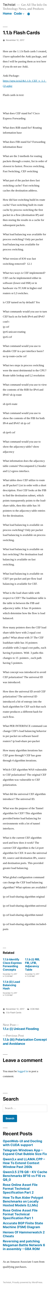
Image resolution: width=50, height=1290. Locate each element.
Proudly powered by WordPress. (27, 1282)
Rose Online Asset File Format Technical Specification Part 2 (20, 1188)
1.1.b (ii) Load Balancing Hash (11, 985)
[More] (28, 13)
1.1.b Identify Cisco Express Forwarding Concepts (12, 964)
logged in (23, 1071)
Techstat (9, 5)
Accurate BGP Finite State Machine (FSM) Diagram (23, 1225)
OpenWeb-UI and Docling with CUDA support (22, 1143)
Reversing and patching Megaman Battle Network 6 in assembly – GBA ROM (24, 1245)
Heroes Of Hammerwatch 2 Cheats (24, 1234)
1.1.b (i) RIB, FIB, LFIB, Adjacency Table (32, 964)
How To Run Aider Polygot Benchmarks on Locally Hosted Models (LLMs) (23, 1201)
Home (7, 13)
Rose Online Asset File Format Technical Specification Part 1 (20, 1214)
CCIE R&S (34, 1009)
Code (18, 13)
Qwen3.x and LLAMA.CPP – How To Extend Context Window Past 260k (24, 1163)
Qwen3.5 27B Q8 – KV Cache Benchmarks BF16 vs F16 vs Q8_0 (25, 1175)
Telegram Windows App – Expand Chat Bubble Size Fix (25, 1152)
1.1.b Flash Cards (13, 1012)
